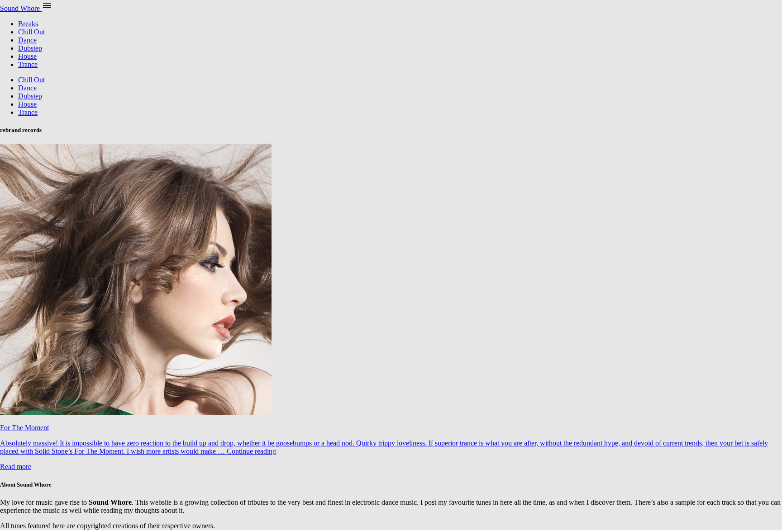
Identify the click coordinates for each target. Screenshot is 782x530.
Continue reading (251, 451)
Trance (28, 64)
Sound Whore (21, 8)
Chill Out (31, 32)
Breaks (28, 24)
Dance (27, 40)
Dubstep (30, 48)
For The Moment (24, 428)
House (27, 56)
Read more (15, 466)
